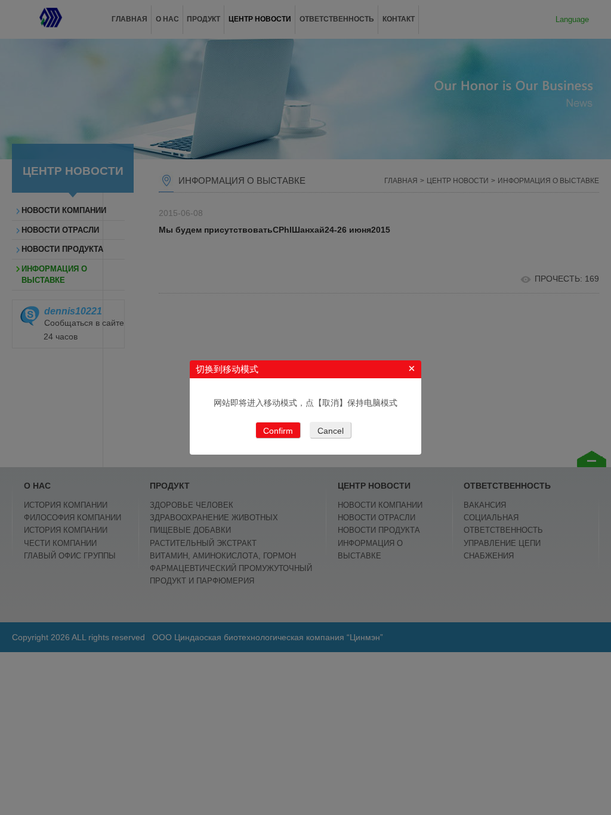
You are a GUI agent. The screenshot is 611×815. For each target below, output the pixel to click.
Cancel (330, 431)
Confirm (278, 431)
